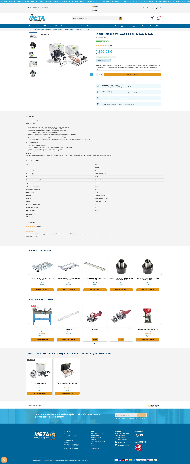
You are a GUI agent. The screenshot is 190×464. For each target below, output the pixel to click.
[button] (108, 212)
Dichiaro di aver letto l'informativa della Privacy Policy (96, 244)
